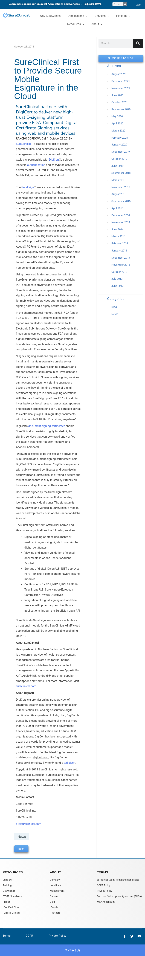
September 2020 (120, 109)
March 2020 (118, 130)
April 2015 (117, 208)
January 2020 (119, 144)
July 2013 (117, 278)
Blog (114, 307)
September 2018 (120, 173)
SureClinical (23, 144)
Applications (76, 15)
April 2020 (117, 123)
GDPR (29, 935)
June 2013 (117, 285)
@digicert (69, 762)
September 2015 (120, 201)
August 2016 (118, 194)
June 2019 (117, 165)
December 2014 (120, 215)
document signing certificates (46, 426)
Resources (74, 24)
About (95, 24)
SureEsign (27, 187)
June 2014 (117, 229)
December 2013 (120, 257)
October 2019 (119, 158)
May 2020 (117, 116)
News (22, 836)
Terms (6, 935)
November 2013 (120, 264)
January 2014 (119, 250)
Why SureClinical (50, 15)
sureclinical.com (26, 686)
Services (100, 15)
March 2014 (118, 236)
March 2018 (118, 180)
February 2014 (119, 243)
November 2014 (120, 222)
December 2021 (120, 81)
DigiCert (54, 159)
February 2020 (119, 137)
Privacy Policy (57, 935)
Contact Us (72, 950)
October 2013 (119, 271)
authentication (36, 165)
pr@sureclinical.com (28, 824)
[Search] (125, 4)
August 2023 (118, 74)
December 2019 (120, 151)
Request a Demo (93, 3)
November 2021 (120, 88)
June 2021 (117, 95)
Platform (121, 15)
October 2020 (119, 102)
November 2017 (120, 187)
